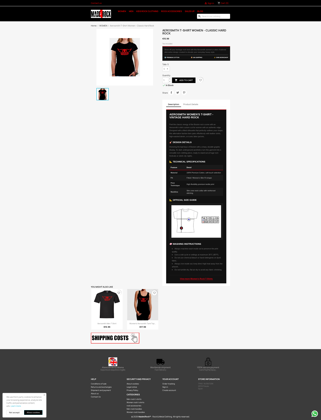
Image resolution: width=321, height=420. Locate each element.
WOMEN (122, 11)
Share (171, 92)
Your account (170, 379)
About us (95, 393)
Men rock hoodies (134, 409)
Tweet (177, 92)
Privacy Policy (132, 390)
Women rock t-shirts (135, 402)
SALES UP (189, 11)
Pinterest (184, 92)
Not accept (14, 412)
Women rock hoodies (136, 412)
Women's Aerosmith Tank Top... (142, 323)
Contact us (96, 3)
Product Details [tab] (190, 104)
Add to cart (184, 80)
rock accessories (171, 11)
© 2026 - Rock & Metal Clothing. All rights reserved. (160, 416)
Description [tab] (173, 104)
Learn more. (16, 406)
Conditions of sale (98, 384)
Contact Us (96, 397)
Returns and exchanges (101, 387)
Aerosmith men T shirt (106, 323)
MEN (131, 11)
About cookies (133, 384)
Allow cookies (33, 412)
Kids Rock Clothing (147, 11)
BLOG (200, 11)
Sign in (165, 387)
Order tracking (168, 384)
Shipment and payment (101, 390)
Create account (169, 390)
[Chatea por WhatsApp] (314, 413)
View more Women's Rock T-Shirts (196, 279)
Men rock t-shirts (134, 399)
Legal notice (132, 387)
